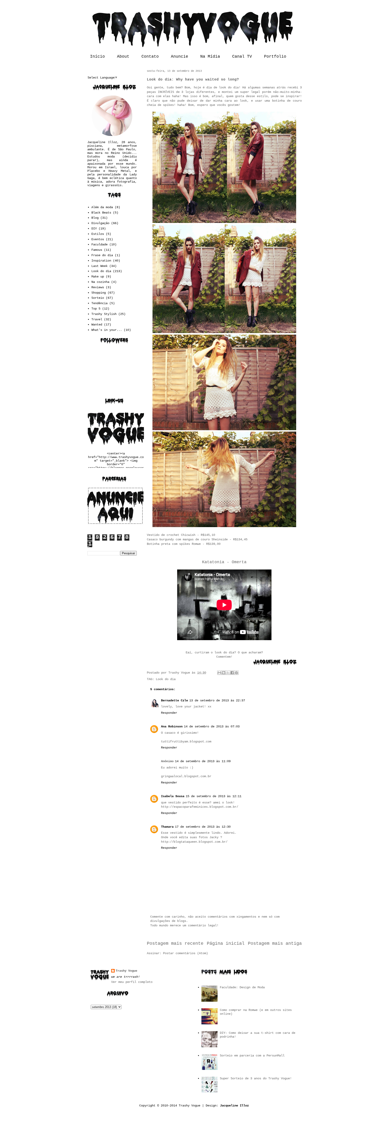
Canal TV (242, 56)
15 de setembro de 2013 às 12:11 (213, 796)
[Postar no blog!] (223, 672)
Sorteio (97, 298)
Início (97, 56)
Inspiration (101, 260)
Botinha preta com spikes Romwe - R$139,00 (183, 544)
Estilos (97, 234)
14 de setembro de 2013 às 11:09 (203, 761)
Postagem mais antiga (275, 943)
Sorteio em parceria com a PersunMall (252, 1055)
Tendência (99, 303)
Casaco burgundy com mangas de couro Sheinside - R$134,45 (197, 539)
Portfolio (275, 56)
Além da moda (102, 207)
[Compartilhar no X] (228, 672)
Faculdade (99, 244)
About (123, 56)
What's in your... (106, 330)
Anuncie (179, 56)
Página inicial (226, 943)
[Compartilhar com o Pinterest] (236, 672)
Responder (169, 713)
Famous (96, 250)
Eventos (97, 239)
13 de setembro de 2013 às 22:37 (217, 700)
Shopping (98, 293)
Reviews (97, 287)
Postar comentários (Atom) (185, 953)
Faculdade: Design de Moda (242, 987)
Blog (95, 218)
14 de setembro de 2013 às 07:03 (212, 726)
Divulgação (100, 223)
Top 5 (95, 308)
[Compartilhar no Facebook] (232, 672)
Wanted (96, 324)
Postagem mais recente (175, 943)
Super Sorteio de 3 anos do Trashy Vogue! (256, 1078)
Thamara (167, 827)
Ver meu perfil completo (131, 982)
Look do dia (166, 679)
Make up (97, 276)
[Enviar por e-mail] (219, 672)
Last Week (99, 266)
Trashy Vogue (126, 971)
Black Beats (101, 212)
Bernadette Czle (174, 700)
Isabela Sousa (172, 796)
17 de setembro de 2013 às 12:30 (203, 827)
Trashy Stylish (104, 314)
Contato (150, 56)
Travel (96, 319)
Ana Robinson (172, 726)
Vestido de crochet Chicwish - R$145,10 (181, 535)
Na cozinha (100, 282)
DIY (94, 228)
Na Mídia (210, 56)
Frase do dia (102, 255)
